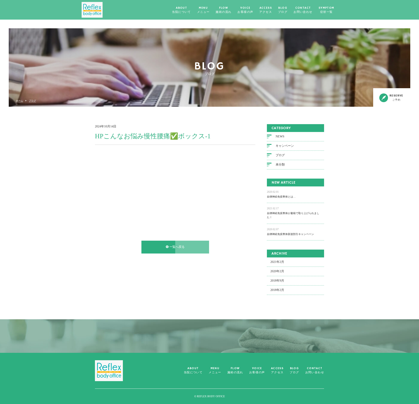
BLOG (282, 10)
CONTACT (303, 10)
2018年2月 (277, 290)
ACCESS (265, 10)
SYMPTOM (326, 10)
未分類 (280, 164)
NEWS (280, 136)
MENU (203, 10)
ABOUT (181, 10)
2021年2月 (277, 262)
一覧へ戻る (176, 246)
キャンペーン (285, 145)
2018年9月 (277, 280)
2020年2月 (277, 271)
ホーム (19, 101)
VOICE (245, 10)
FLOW (223, 10)
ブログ (32, 101)
